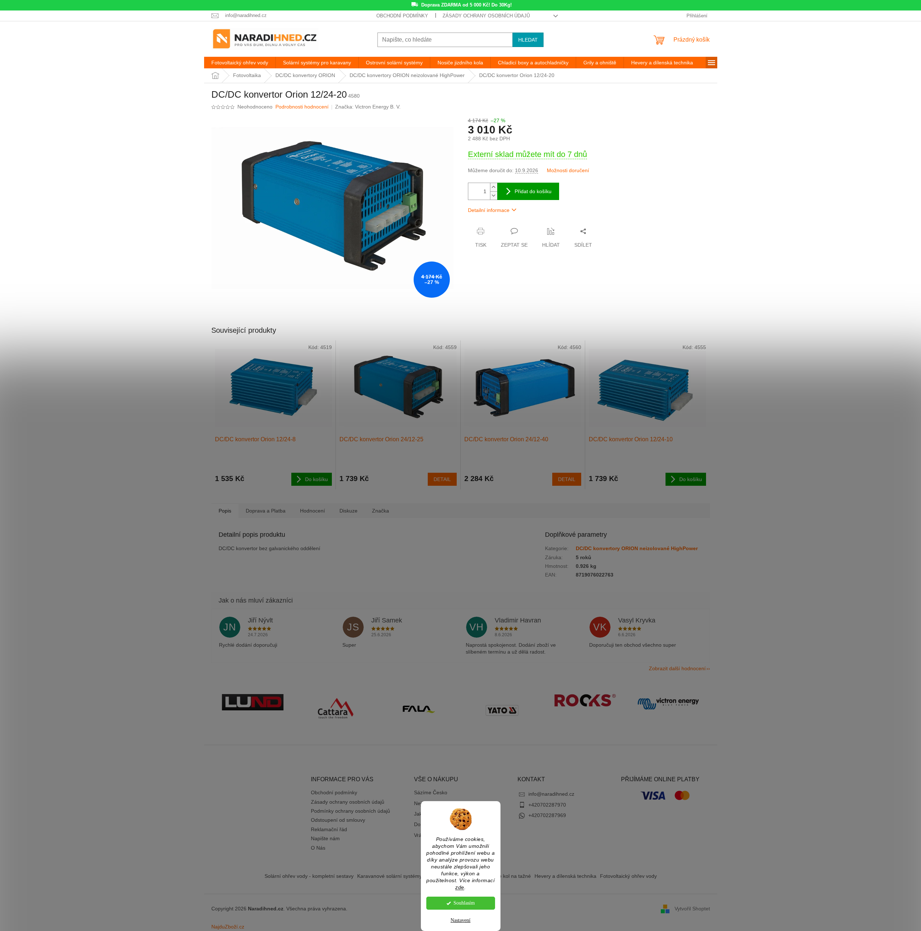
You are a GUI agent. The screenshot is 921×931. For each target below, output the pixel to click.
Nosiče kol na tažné (508, 876)
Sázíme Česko (430, 792)
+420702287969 (547, 815)
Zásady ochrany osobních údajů (486, 15)
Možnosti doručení (568, 170)
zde (459, 887)
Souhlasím (464, 903)
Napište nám (325, 838)
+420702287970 (547, 805)
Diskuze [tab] (348, 511)
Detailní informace (489, 210)
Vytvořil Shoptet (692, 908)
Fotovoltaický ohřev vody (628, 876)
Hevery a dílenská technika (565, 876)
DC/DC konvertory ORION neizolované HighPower (637, 548)
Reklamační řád (329, 829)
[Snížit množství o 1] (493, 195)
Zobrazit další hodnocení (677, 668)
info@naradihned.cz (551, 794)
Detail (442, 479)
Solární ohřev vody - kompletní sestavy (309, 876)
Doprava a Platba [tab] (266, 511)
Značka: (368, 107)
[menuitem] (239, 62)
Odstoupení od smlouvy (338, 820)
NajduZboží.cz (227, 927)
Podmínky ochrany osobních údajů (350, 811)
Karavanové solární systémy (389, 876)
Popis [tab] (225, 511)
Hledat (528, 40)
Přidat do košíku (533, 191)
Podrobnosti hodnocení (302, 107)
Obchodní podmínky (402, 15)
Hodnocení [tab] (312, 511)
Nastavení (460, 920)
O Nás (318, 848)
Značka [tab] (380, 511)
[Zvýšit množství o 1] (493, 187)
